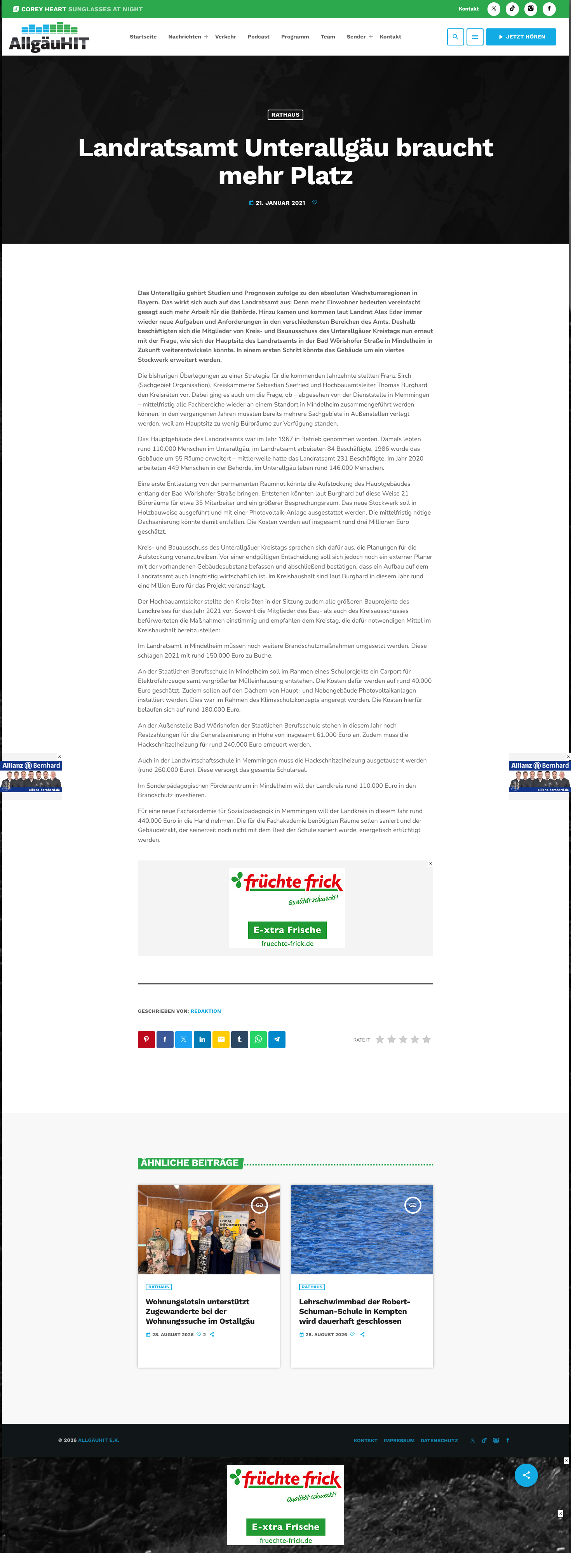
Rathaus (285, 114)
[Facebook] (549, 9)
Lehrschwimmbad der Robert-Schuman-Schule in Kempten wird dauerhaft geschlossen (355, 1311)
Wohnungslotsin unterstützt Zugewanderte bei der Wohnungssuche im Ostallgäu (200, 1311)
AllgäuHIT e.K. (98, 1440)
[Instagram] (531, 9)
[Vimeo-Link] (49, 36)
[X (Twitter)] (494, 9)
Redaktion (206, 1011)
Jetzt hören (521, 37)
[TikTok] (512, 9)
